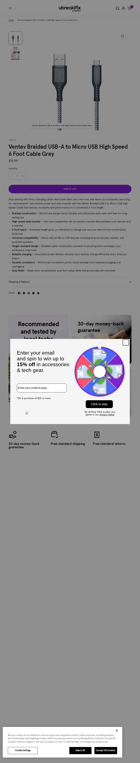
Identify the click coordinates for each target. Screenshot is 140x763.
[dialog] (62, 742)
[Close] (117, 730)
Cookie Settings (23, 750)
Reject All (80, 750)
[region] (62, 742)
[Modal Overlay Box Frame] (70, 381)
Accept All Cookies (105, 750)
